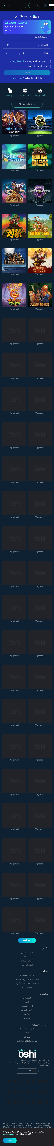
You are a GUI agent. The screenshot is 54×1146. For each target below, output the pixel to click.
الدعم (27, 1002)
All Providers (25, 104)
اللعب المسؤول (27, 1006)
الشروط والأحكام (17, 61)
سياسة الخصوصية (27, 975)
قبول (10, 1140)
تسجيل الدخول (17, 78)
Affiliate (27, 1018)
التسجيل (27, 72)
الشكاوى (27, 1014)
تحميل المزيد (27, 940)
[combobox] (38, 5)
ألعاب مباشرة (27, 957)
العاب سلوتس (27, 953)
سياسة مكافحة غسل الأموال (27, 984)
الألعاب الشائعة (27, 961)
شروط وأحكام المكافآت (27, 1041)
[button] (6, 53)
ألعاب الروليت (27, 965)
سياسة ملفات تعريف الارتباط (27, 980)
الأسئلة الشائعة (27, 1010)
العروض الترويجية (27, 1029)
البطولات (27, 1037)
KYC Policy (27, 988)
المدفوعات (27, 998)
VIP (27, 1033)
